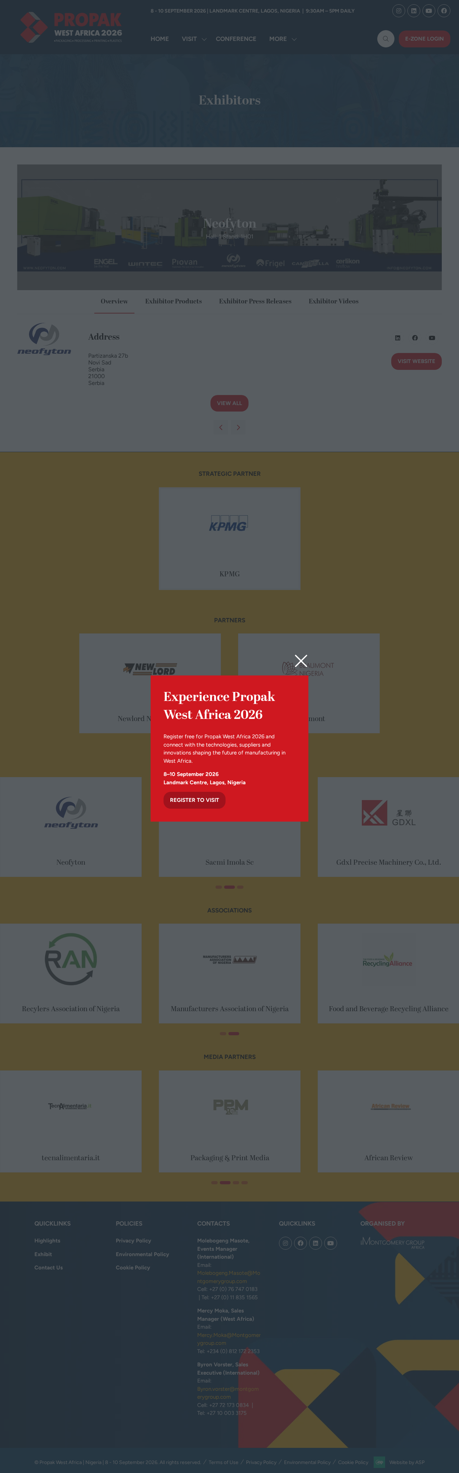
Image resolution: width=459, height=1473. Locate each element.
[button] (301, 661)
